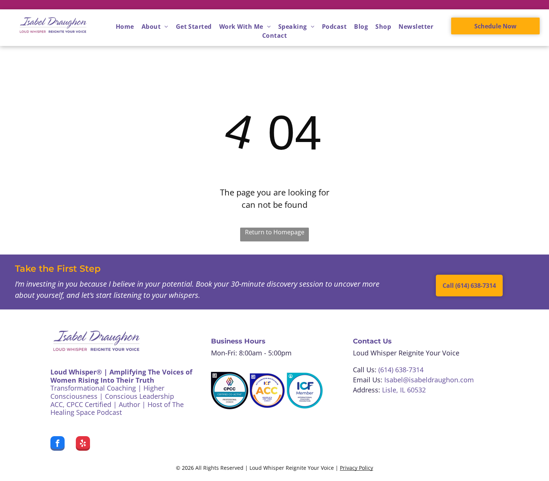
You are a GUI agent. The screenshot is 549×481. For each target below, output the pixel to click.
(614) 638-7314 (401, 369)
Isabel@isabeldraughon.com (429, 379)
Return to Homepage (274, 232)
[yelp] (83, 444)
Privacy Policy (356, 467)
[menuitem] (125, 26)
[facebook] (57, 444)
